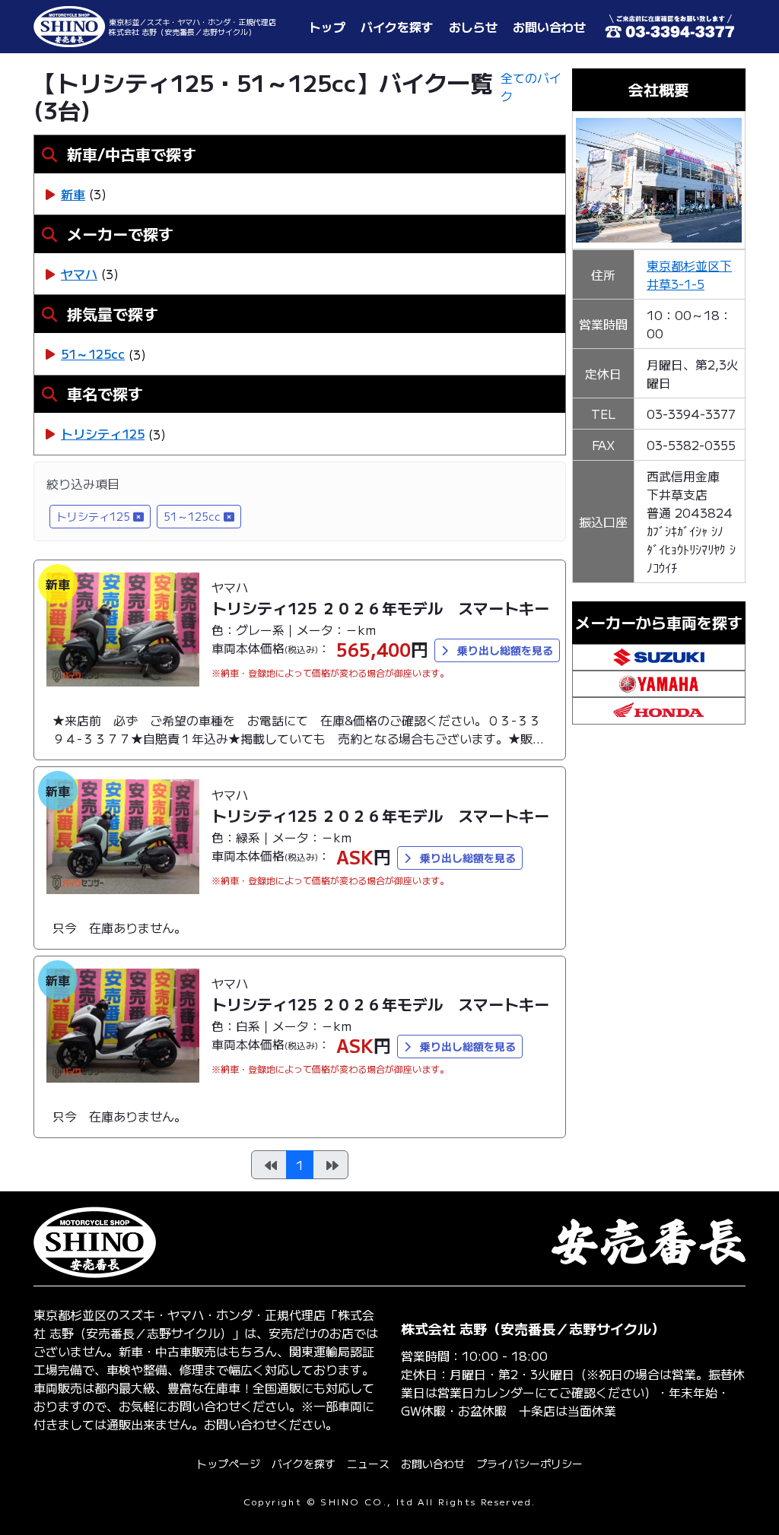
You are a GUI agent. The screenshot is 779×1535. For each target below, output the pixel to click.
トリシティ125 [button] (93, 516)
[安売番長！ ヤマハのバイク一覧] (659, 682)
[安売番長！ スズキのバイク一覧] (659, 654)
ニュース (368, 1463)
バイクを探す (303, 1463)
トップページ (228, 1463)
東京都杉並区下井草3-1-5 (689, 274)
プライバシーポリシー (529, 1463)
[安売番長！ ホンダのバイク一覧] (659, 708)
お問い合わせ (433, 1463)
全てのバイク (531, 86)
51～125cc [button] (192, 516)
